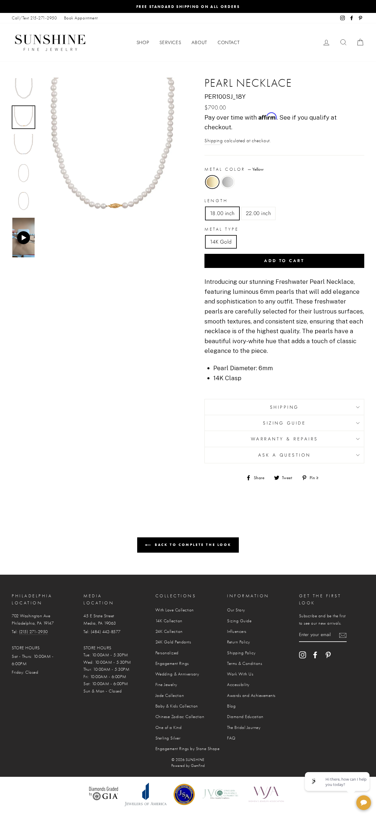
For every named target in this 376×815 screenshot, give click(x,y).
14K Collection (168, 620)
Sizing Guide (284, 423)
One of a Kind (168, 727)
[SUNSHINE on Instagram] (302, 654)
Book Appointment (81, 18)
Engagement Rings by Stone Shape (187, 748)
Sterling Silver (168, 738)
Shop (143, 42)
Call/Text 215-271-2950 (34, 18)
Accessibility (238, 684)
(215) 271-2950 (33, 631)
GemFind (198, 766)
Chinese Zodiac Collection (179, 716)
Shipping (213, 140)
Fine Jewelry (166, 684)
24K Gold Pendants (173, 642)
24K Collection (169, 631)
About (199, 42)
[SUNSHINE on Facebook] (315, 654)
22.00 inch (258, 213)
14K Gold (221, 242)
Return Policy (238, 642)
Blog (231, 706)
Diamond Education (245, 716)
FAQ (231, 738)
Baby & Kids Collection (176, 706)
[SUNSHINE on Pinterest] (328, 654)
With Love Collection (174, 610)
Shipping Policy (241, 652)
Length (216, 200)
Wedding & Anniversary (177, 674)
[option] (188, 6)
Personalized (167, 652)
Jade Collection (169, 695)
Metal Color (233, 169)
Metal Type (221, 229)
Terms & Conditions (244, 663)
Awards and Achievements (251, 695)
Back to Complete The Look (192, 544)
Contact (229, 42)
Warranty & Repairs (284, 439)
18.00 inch (222, 213)
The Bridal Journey (243, 727)
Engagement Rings (172, 663)
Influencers (236, 631)
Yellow (212, 182)
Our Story (236, 610)
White (227, 182)
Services (170, 42)
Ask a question (284, 455)
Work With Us (240, 674)
